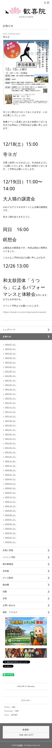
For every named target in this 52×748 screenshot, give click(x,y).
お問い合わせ (9, 605)
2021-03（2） (10, 448)
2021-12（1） (10, 407)
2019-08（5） (10, 515)
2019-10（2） (10, 506)
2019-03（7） (10, 538)
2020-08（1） (10, 470)
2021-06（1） (10, 434)
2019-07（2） (10, 520)
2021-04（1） (10, 443)
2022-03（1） (10, 394)
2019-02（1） (10, 542)
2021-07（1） (10, 430)
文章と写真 (9, 550)
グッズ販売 (8, 578)
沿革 (6, 598)
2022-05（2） (10, 385)
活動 (5, 592)
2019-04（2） (10, 533)
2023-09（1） (10, 372)
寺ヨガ (6, 37)
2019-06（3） (10, 524)
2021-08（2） (10, 425)
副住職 (6, 585)
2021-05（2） (10, 439)
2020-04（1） (10, 479)
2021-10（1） (10, 416)
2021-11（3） (10, 412)
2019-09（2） (10, 511)
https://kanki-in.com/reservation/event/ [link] (24, 312)
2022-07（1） (10, 381)
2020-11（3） (10, 466)
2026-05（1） (10, 349)
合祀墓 (6, 571)
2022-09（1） (10, 376)
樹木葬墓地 (8, 564)
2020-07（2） (10, 475)
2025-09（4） (10, 358)
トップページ (9, 330)
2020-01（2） (10, 493)
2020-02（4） (10, 488)
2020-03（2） (10, 484)
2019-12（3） (10, 497)
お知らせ (7, 336)
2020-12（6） (10, 461)
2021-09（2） (10, 421)
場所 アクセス (10, 612)
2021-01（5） (10, 457)
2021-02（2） (10, 452)
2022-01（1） (10, 403)
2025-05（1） (10, 367)
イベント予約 (9, 557)
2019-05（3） (10, 529)
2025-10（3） (10, 354)
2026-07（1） (10, 345)
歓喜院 (20, 745)
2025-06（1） (10, 363)
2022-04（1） (10, 389)
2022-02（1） (10, 398)
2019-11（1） (10, 502)
